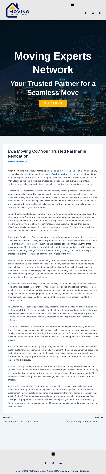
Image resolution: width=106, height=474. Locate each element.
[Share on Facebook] (85, 13)
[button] (72, 4)
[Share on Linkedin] (100, 13)
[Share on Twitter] (93, 13)
